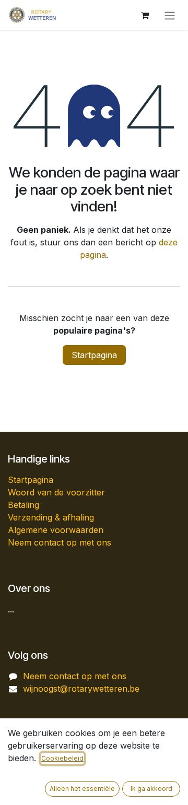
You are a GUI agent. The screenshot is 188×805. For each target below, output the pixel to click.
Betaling (23, 505)
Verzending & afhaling (51, 517)
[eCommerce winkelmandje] (144, 15)
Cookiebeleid (62, 758)
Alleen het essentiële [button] (82, 788)
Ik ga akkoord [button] (151, 788)
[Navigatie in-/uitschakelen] (169, 15)
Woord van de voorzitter (56, 492)
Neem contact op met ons (59, 542)
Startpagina (94, 355)
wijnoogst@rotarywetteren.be (81, 688)
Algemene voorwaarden (55, 530)
